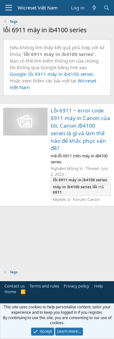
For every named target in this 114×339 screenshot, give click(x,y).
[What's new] (94, 8)
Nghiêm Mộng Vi (67, 168)
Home (10, 291)
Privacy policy (76, 286)
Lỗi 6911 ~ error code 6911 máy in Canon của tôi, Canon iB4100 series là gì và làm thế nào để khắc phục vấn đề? (80, 129)
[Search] (106, 8)
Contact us (14, 286)
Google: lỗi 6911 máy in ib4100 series (51, 74)
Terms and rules (44, 286)
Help (98, 286)
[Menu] (8, 8)
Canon (93, 199)
